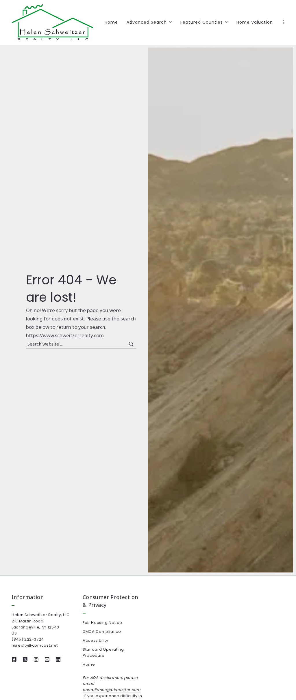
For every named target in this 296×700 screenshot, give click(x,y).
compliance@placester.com (111, 690)
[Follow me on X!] (25, 659)
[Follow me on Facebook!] (14, 659)
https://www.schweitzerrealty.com (65, 335)
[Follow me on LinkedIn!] (58, 659)
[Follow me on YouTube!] (47, 659)
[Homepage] (52, 22)
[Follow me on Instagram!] (36, 659)
